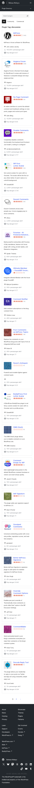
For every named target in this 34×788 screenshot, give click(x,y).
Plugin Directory (7, 8)
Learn (4, 725)
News (4, 713)
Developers (6, 732)
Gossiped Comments (17, 525)
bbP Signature (19, 494)
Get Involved (22, 725)
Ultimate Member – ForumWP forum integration (20, 269)
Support (4, 729)
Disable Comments (21, 130)
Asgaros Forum (19, 61)
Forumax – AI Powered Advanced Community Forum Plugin (21, 234)
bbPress (16, 33)
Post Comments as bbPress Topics (20, 331)
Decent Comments (21, 199)
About (4, 709)
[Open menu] (31, 3)
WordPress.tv (7, 735)
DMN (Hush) (18, 427)
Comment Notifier (20, 299)
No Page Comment (21, 97)
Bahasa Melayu (11, 760)
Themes (21, 713)
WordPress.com (8, 741)
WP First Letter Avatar (18, 165)
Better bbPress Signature (19, 559)
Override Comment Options (20, 592)
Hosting (4, 716)
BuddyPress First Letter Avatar (20, 395)
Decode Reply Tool (21, 662)
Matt (4, 745)
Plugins (20, 716)
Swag (21, 735)
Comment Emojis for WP (19, 461)
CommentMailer (19, 627)
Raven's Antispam (20, 363)
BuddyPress (7, 751)
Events (20, 729)
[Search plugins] (27, 16)
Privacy (4, 719)
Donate (21, 732)
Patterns (21, 719)
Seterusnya (20, 699)
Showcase (21, 709)
